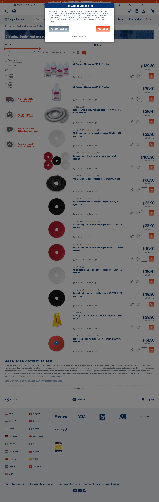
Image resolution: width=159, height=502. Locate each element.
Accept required (59, 28)
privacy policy (63, 19)
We (50, 11)
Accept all (103, 28)
